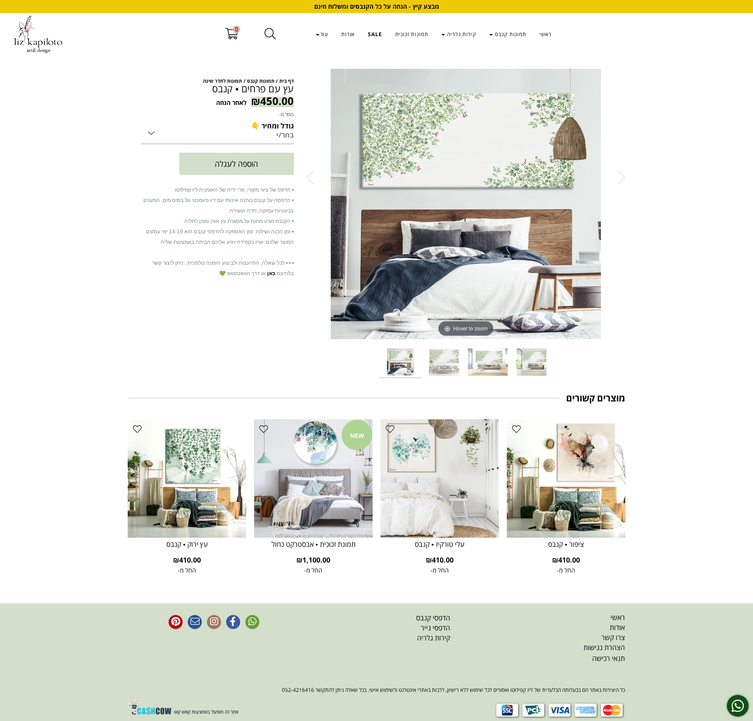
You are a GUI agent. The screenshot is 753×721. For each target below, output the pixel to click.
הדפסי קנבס (433, 618)
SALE (375, 34)
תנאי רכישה (608, 658)
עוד (324, 34)
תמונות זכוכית (411, 34)
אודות (348, 34)
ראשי (545, 34)
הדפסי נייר (435, 628)
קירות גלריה (461, 34)
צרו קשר (613, 637)
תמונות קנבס (510, 34)
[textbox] (376, 628)
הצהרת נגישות (604, 647)
